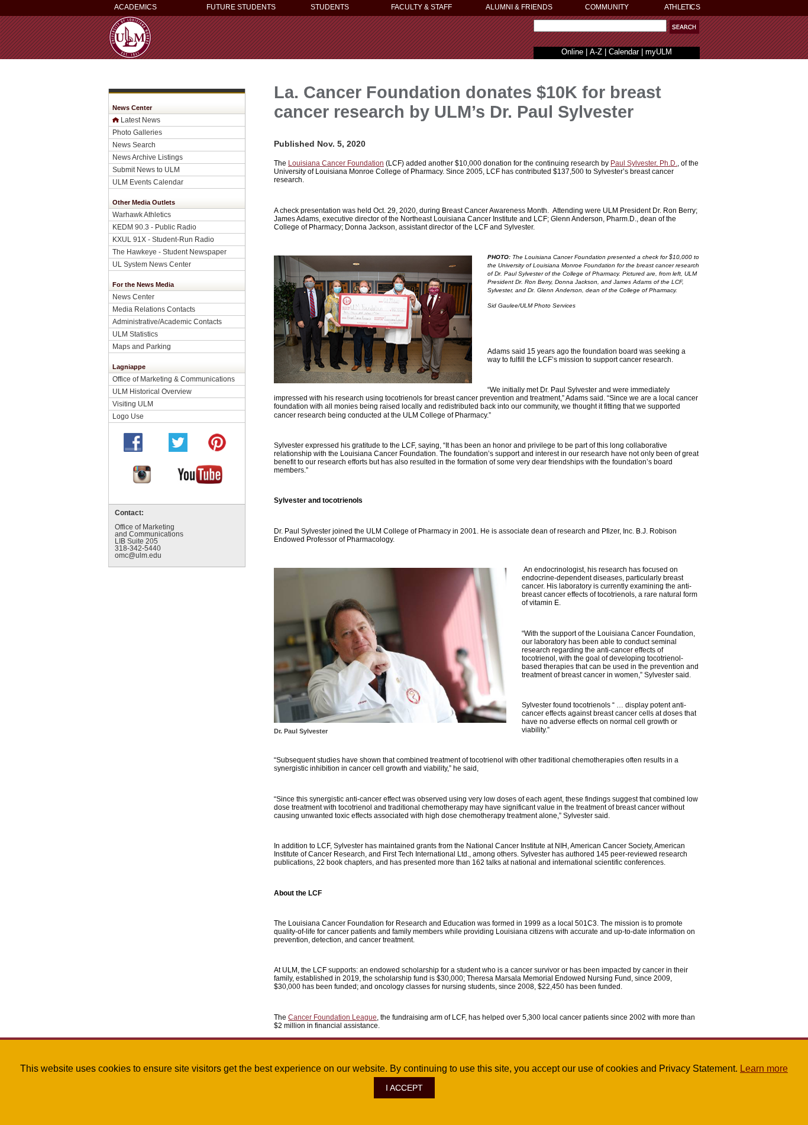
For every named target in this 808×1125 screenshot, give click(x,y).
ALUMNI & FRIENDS (519, 7)
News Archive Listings (147, 157)
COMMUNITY (607, 7)
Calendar (624, 51)
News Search (134, 144)
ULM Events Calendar (147, 182)
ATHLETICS (682, 7)
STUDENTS (330, 7)
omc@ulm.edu (138, 555)
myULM (658, 51)
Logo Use (128, 416)
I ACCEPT (404, 1087)
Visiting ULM (132, 404)
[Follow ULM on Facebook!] (133, 449)
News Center (133, 296)
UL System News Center (151, 264)
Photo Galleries (137, 132)
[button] (684, 27)
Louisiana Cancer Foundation (336, 163)
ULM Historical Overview (152, 391)
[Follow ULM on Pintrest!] (217, 449)
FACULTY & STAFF (421, 7)
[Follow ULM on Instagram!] (142, 481)
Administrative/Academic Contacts (167, 321)
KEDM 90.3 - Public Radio (154, 227)
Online (572, 51)
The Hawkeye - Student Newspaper (169, 252)
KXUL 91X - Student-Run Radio (163, 239)
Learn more (764, 1068)
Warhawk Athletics (141, 214)
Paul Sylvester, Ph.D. (643, 163)
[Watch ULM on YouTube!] (199, 481)
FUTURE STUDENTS (241, 7)
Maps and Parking (141, 346)
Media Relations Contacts (153, 309)
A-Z (596, 51)
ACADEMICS (135, 7)
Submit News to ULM (146, 169)
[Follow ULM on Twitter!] (178, 449)
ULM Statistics (135, 334)
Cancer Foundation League (332, 1017)
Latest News (140, 120)
